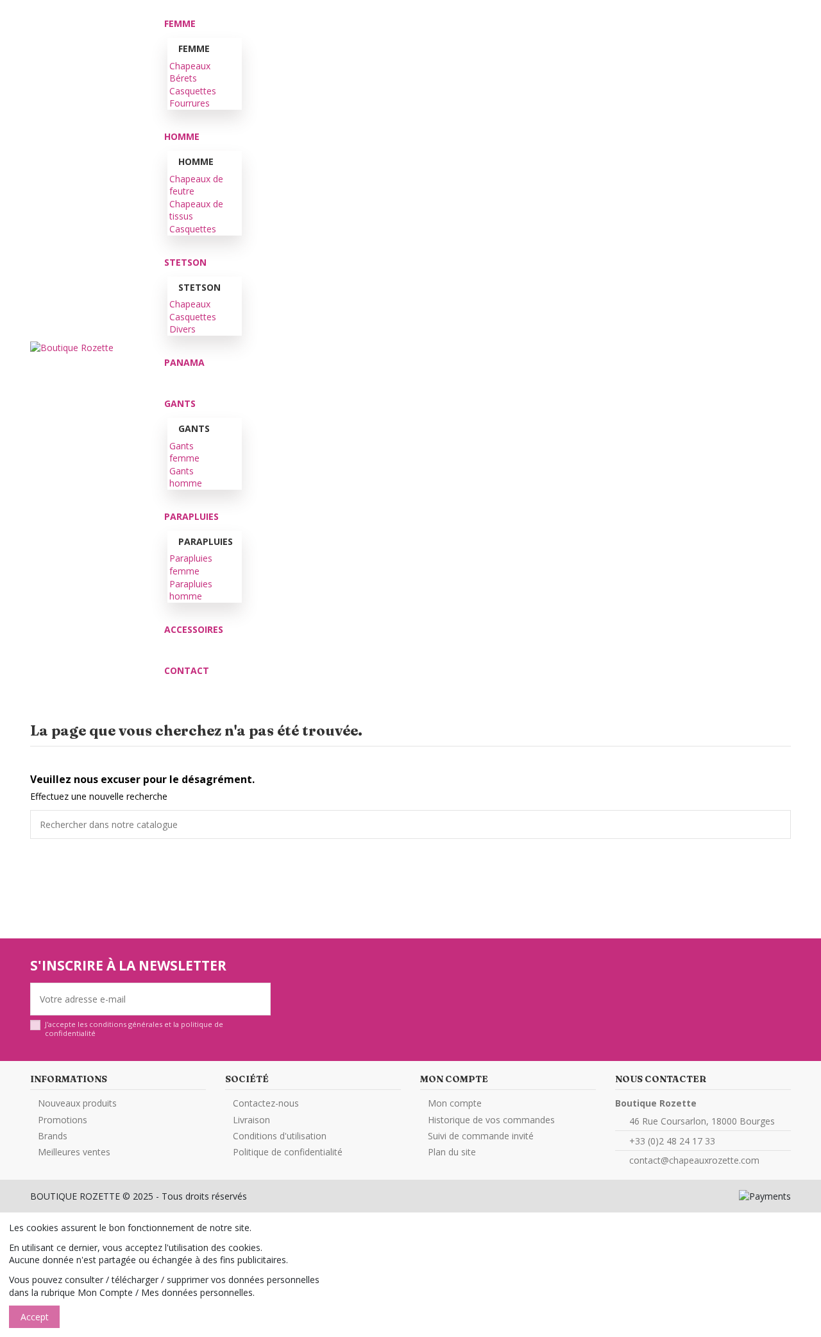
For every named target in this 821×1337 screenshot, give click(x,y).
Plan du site (452, 1152)
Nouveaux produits (77, 1103)
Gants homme (185, 477)
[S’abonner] (261, 999)
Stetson (182, 287)
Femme (182, 48)
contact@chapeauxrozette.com (694, 1160)
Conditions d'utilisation (279, 1136)
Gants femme (184, 452)
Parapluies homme (190, 590)
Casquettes (192, 91)
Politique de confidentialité (288, 1152)
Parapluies (205, 541)
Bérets (183, 78)
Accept (35, 1317)
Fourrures (189, 103)
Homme (196, 161)
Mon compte (455, 1103)
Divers (182, 329)
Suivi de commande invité (481, 1136)
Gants (194, 428)
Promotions (62, 1120)
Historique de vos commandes (491, 1120)
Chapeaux (189, 66)
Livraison (251, 1120)
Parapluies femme (190, 564)
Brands (52, 1136)
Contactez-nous (266, 1103)
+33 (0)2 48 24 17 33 (672, 1141)
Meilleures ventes (74, 1152)
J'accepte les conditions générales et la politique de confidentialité (134, 1028)
